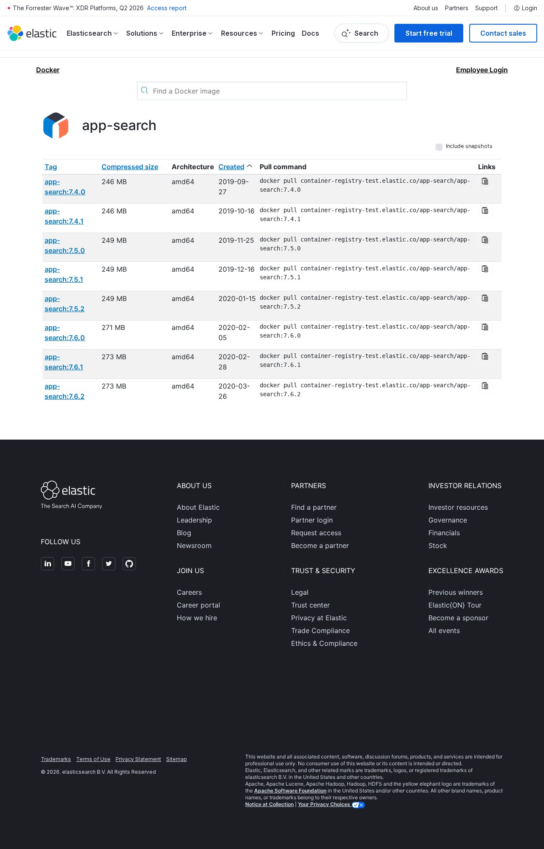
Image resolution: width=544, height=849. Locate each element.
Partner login (312, 520)
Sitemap (176, 759)
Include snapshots (469, 146)
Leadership (194, 520)
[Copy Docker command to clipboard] (485, 182)
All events (444, 630)
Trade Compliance (320, 630)
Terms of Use (93, 759)
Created (231, 166)
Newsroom (194, 545)
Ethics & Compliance (324, 643)
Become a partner (320, 545)
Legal (300, 592)
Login (529, 8)
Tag (51, 166)
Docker (48, 69)
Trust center (310, 605)
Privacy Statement (138, 759)
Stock (437, 545)
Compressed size (130, 166)
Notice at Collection (269, 804)
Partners (456, 8)
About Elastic (198, 507)
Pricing (283, 33)
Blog (184, 532)
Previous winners (455, 592)
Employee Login (482, 69)
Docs (310, 33)
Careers (189, 592)
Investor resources (458, 507)
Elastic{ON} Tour (455, 605)
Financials (444, 532)
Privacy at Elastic (319, 617)
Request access (316, 532)
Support (486, 8)
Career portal (198, 605)
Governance (447, 520)
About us (426, 8)
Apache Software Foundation (290, 790)
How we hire (197, 617)
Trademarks (56, 759)
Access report (167, 7)
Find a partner (314, 507)
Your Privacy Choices (324, 804)
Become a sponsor (458, 617)
